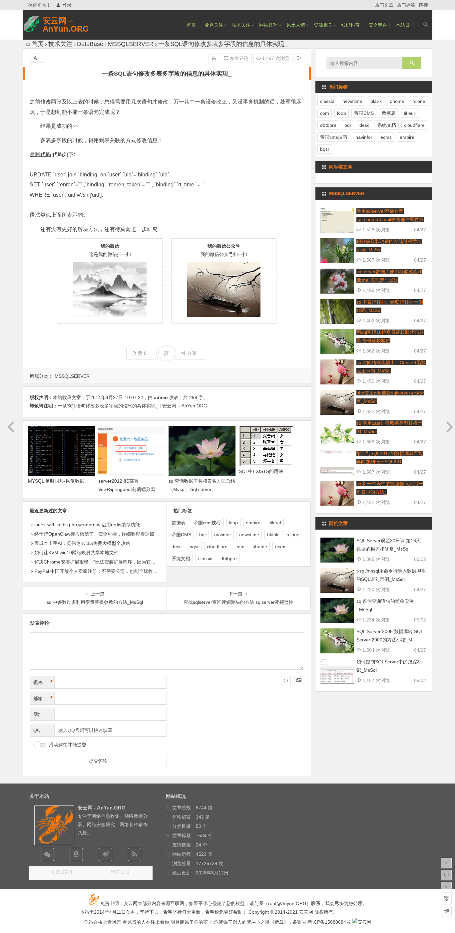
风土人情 (295, 25)
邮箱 (43, 698)
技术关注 (241, 25)
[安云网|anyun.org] (361, 922)
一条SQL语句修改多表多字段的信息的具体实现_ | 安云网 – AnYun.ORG (132, 405)
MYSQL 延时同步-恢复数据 (56, 481)
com (239, 546)
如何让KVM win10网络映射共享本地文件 (76, 552)
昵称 (43, 682)
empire (253, 522)
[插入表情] (286, 681)
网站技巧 (268, 25)
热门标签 (406, 5)
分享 (192, 353)
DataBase (90, 44)
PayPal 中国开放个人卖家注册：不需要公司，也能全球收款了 (98, 571)
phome (259, 546)
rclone (292, 534)
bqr (202, 534)
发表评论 (238, 58)
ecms (280, 546)
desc (177, 546)
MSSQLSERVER (131, 44)
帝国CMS (181, 534)
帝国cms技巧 (207, 522)
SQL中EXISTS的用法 (261, 471)
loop (233, 522)
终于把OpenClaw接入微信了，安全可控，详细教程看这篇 (94, 534)
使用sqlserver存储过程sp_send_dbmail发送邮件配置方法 (390, 219)
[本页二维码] (446, 911)
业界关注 (214, 25)
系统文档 (181, 558)
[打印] (214, 58)
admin (161, 397)
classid (205, 558)
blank (272, 534)
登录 (67, 5)
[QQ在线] (76, 854)
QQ (37, 730)
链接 (423, 5)
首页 (191, 25)
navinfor (222, 534)
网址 (38, 714)
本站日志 (405, 25)
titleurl (274, 522)
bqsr (194, 546)
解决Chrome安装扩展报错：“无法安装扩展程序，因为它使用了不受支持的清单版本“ (121, 562)
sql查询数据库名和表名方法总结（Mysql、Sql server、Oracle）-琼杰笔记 (202, 489)
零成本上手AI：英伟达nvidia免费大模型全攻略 (82, 543)
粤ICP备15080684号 (329, 922)
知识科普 (350, 25)
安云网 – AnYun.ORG (66, 24)
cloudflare (217, 546)
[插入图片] (299, 681)
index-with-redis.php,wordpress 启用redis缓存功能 (87, 524)
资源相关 (323, 25)
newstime (249, 534)
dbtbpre (229, 558)
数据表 (179, 522)
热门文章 (384, 5)
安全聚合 (377, 25)
